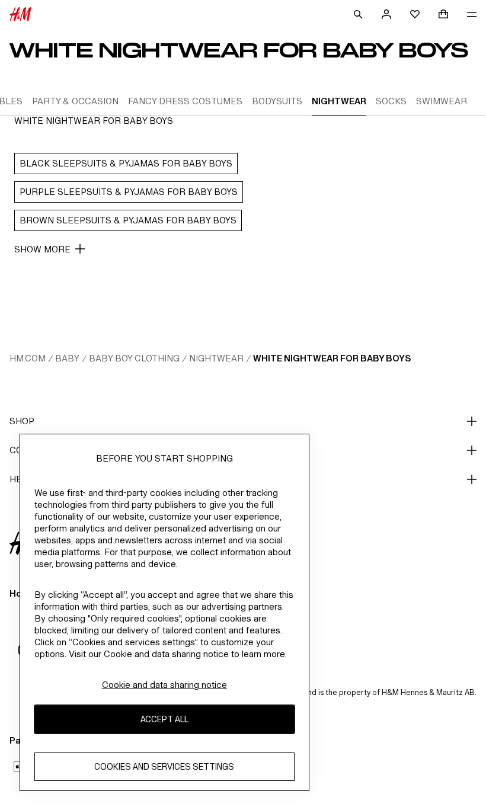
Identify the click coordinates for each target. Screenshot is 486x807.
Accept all (164, 719)
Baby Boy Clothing (134, 358)
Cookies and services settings (164, 766)
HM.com (27, 358)
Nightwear (216, 358)
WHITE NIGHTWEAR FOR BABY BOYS (332, 358)
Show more (42, 249)
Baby (67, 358)
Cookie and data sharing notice (164, 685)
